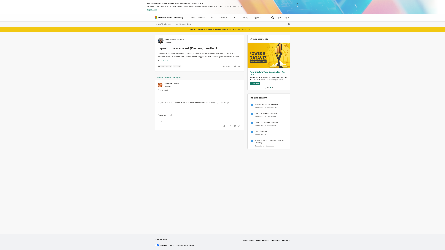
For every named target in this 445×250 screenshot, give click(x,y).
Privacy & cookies (262, 240)
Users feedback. (261, 131)
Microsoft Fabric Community (163, 24)
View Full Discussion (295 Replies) (169, 77)
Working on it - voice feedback (267, 104)
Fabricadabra (271, 116)
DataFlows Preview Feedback (266, 122)
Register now (152, 9)
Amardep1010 (272, 107)
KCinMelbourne (270, 125)
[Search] (272, 17)
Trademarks (286, 240)
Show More (164, 60)
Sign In (287, 18)
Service (189, 24)
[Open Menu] (288, 24)
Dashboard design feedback (266, 113)
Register (279, 18)
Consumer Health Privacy (185, 245)
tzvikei (167, 39)
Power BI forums (180, 24)
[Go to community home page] (169, 17)
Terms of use (275, 240)
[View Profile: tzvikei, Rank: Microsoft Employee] (161, 41)
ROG (266, 134)
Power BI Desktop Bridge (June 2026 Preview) (269, 141)
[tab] (268, 87)
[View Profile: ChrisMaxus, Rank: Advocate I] (160, 85)
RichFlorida (270, 146)
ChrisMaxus (168, 84)
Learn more (245, 29)
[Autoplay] (265, 87)
